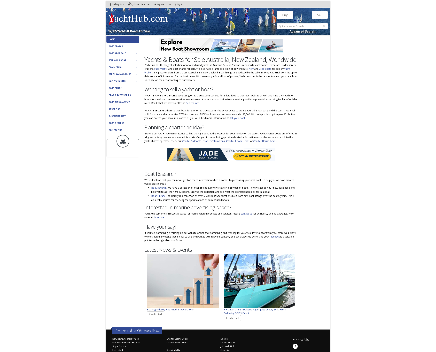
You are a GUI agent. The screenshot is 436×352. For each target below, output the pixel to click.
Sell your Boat (237, 118)
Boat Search (116, 46)
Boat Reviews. (159, 187)
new (251, 68)
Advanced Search (302, 31)
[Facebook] (295, 346)
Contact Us (115, 130)
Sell (320, 15)
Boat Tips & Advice (119, 102)
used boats (265, 68)
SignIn (180, 4)
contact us (246, 213)
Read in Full (155, 314)
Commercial (116, 67)
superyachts (161, 68)
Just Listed (117, 350)
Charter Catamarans (214, 141)
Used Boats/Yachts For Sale (126, 342)
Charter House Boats (265, 141)
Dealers (225, 338)
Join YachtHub (228, 346)
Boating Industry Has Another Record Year (170, 309)
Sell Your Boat (117, 60)
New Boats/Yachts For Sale (125, 338)
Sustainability (117, 116)
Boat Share (115, 88)
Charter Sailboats (191, 141)
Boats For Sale (117, 53)
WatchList (164, 4)
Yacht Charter (117, 81)
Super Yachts (119, 346)
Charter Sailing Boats (177, 338)
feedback (275, 236)
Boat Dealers (116, 123)
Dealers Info (192, 103)
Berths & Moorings (120, 74)
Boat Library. (158, 195)
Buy (285, 15)
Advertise (114, 109)
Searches (141, 4)
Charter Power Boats (238, 141)
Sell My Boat (118, 4)
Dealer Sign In (228, 342)
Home (112, 39)
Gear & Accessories (120, 95)
